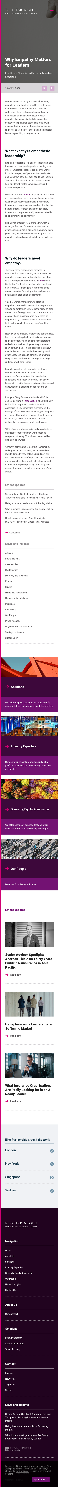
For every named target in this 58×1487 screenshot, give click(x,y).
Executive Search (13, 1338)
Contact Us (10, 1290)
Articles (9, 553)
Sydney (9, 1390)
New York (9, 1378)
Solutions (9, 1261)
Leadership (10, 609)
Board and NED (12, 558)
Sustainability (11, 638)
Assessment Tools (14, 1343)
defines (26, 194)
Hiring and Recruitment (16, 592)
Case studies (11, 564)
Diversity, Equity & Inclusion (18, 1273)
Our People (10, 615)
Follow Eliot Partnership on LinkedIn (20, 1449)
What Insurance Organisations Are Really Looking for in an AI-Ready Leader (29, 1090)
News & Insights (13, 1284)
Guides (8, 587)
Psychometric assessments (19, 626)
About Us (9, 1256)
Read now (15, 974)
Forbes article (30, 401)
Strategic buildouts (14, 632)
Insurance (10, 604)
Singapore (10, 1384)
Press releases (13, 621)
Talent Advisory (12, 1349)
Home (8, 1250)
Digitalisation (11, 570)
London (9, 1373)
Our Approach (11, 1314)
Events (8, 581)
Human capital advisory (16, 598)
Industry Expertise (14, 1267)
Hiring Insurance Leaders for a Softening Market (29, 503)
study (41, 280)
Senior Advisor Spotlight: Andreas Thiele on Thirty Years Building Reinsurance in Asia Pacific (28, 1417)
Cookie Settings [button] (22, 1471)
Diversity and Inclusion (16, 575)
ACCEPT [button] (42, 1479)
